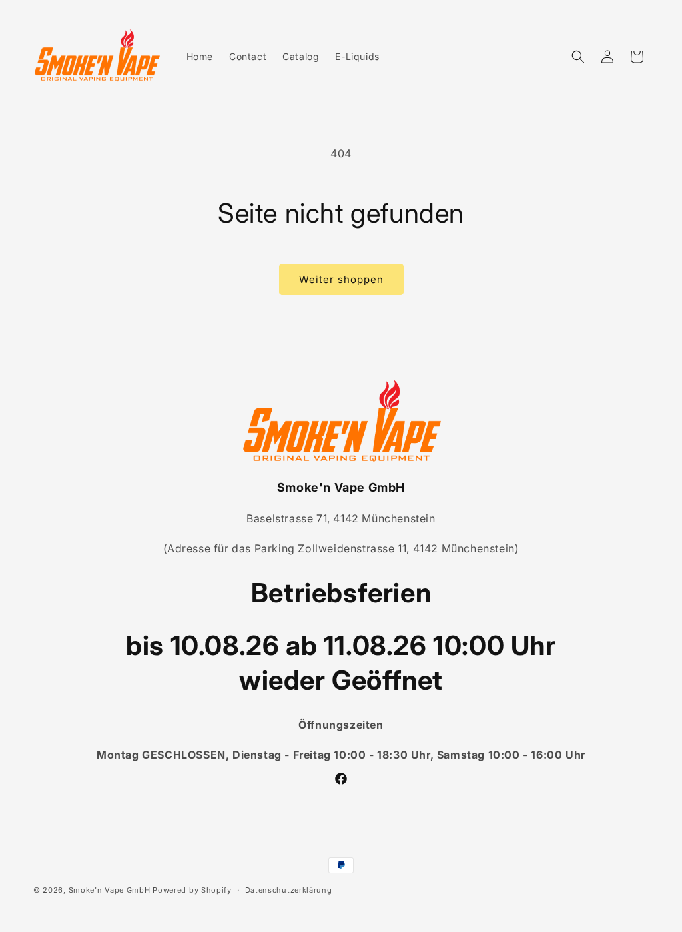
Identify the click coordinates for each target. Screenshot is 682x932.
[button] (578, 56)
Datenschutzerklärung (288, 890)
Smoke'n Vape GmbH (110, 890)
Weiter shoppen (341, 279)
